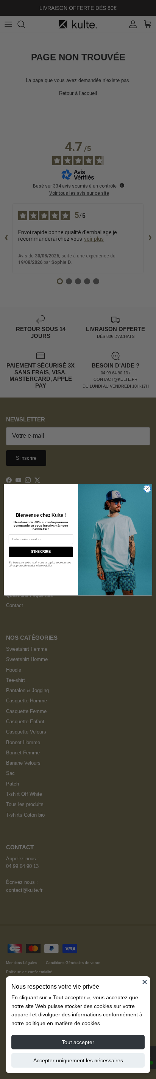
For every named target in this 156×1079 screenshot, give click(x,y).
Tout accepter (78, 1042)
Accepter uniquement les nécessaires (78, 1060)
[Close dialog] (147, 488)
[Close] (144, 982)
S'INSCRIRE (40, 552)
